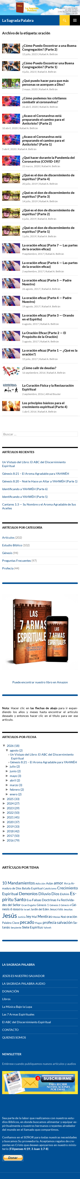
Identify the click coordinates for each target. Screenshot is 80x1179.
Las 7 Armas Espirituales (18, 1014)
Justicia (22, 916)
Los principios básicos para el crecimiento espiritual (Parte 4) (44, 405)
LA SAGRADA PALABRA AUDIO (23, 983)
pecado (27, 922)
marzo (16, 785)
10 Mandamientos (18, 882)
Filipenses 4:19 (20, 1149)
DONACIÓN (10, 991)
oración (72, 916)
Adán (49, 883)
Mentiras (45, 916)
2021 (13, 817)
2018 (13, 831)
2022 (13, 812)
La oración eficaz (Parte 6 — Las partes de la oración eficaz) (50, 264)
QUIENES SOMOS (14, 1037)
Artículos (8, 537)
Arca (67, 883)
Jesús (9, 915)
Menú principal (75, 20)
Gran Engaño (28, 905)
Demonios (28, 893)
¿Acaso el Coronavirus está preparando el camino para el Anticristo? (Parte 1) (43, 140)
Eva (29, 900)
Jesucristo (56, 909)
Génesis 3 (54, 905)
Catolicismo (50, 888)
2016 (13, 840)
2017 (13, 835)
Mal (34, 916)
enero (16, 794)
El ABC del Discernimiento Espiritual (26, 1022)
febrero (17, 789)
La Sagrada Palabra (17, 20)
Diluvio (44, 894)
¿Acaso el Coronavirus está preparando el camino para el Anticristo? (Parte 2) (43, 119)
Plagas (38, 922)
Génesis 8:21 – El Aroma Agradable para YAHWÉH (35, 473)
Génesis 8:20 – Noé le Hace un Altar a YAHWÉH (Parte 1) (39, 481)
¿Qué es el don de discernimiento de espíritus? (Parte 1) (48, 229)
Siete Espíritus (32, 927)
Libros (6, 999)
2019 (13, 826)
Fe (58, 900)
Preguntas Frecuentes (16, 560)
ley (28, 916)
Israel (27, 909)
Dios (55, 893)
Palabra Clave (10, 922)
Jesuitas (68, 909)
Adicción (40, 883)
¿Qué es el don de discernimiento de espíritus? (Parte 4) (48, 177)
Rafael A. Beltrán (48, 54)
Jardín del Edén (40, 909)
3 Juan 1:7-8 (39, 1149)
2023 (13, 808)
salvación (65, 922)
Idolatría (18, 909)
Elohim (64, 894)
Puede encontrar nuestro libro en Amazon (40, 682)
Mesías (56, 916)
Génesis (7, 553)
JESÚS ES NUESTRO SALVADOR (23, 976)
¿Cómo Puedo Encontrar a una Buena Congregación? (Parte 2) (49, 47)
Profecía (7, 568)
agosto (16, 750)
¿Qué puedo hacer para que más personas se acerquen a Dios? (45, 82)
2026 (13, 745)
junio (15, 771)
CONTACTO (10, 1030)
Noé (63, 916)
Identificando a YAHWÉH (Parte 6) (25, 489)
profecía (49, 922)
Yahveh (47, 927)
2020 (13, 822)
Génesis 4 (66, 905)
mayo (15, 776)
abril (15, 780)
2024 (13, 803)
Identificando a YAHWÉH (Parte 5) (25, 496)
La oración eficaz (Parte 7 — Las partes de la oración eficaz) (50, 247)
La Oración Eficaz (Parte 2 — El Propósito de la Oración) (44, 335)
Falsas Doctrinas (44, 900)
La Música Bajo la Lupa (17, 1006)
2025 (13, 799)
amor (58, 882)
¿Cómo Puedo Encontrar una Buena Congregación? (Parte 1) (48, 65)
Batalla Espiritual (32, 888)
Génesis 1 (43, 905)
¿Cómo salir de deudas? (39, 368)
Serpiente (16, 927)
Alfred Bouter (53, 394)
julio (15, 766)
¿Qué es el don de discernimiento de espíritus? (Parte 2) (48, 212)
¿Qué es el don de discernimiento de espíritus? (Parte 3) (48, 194)
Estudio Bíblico (12, 545)
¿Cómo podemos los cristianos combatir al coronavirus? (44, 100)
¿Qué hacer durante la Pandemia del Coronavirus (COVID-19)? (48, 159)
